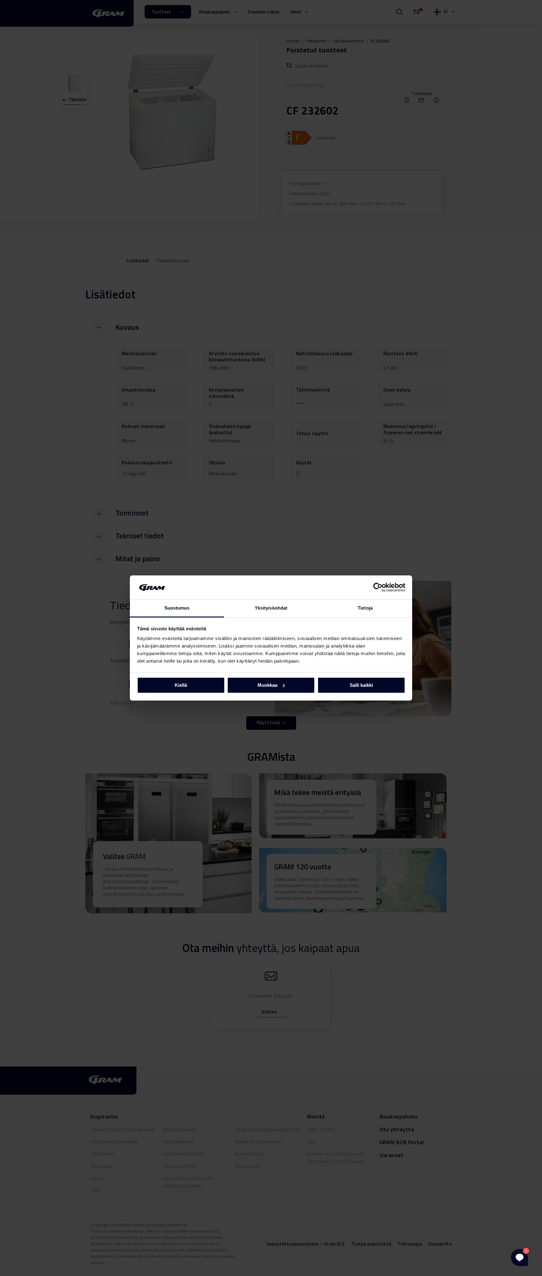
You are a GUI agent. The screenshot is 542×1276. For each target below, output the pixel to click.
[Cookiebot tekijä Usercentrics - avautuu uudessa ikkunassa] (377, 587)
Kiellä (181, 685)
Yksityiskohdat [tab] (271, 608)
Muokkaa (267, 685)
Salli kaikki (361, 685)
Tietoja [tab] (365, 608)
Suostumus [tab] (177, 608)
